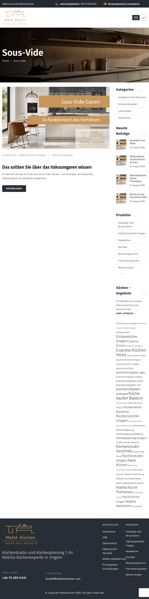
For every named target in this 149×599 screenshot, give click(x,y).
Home (5, 60)
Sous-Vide (20, 60)
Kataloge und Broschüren (126, 224)
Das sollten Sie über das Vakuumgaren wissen (47, 167)
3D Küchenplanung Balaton (127, 323)
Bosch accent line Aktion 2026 (138, 195)
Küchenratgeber (62, 155)
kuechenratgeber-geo (130, 372)
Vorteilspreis (136, 506)
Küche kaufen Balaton (129, 395)
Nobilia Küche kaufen (133, 483)
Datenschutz (109, 543)
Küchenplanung (125, 429)
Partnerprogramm (128, 260)
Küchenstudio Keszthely (127, 448)
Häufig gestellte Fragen (132, 233)
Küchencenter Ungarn (127, 417)
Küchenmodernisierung (124, 426)
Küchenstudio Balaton (127, 442)
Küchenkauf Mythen (135, 421)
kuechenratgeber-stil (128, 384)
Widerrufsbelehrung (114, 558)
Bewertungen (126, 267)
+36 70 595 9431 (14, 578)
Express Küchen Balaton (134, 346)
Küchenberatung (122, 403)
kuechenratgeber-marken (129, 376)
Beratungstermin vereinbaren (124, 3)
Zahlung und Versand (109, 551)
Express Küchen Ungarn (128, 359)
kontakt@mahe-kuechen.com (63, 579)
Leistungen (125, 110)
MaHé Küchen (126, 462)
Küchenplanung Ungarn (131, 438)
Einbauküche (123, 332)
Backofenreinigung (129, 328)
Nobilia (119, 483)
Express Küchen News (136, 355)
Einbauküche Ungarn (126, 338)
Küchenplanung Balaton (129, 433)
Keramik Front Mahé (137, 142)
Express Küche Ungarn (127, 363)
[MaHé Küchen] (15, 17)
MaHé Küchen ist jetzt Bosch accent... (137, 159)
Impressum (109, 531)
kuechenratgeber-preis (129, 380)
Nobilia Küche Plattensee (126, 489)
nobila (126, 479)
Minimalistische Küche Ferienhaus (138, 178)
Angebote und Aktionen (132, 97)
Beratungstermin (128, 253)
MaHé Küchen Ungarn (32, 155)
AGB (104, 537)
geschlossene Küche (124, 368)
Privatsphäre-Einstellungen (110, 566)
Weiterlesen (14, 188)
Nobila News (134, 478)
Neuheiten (124, 117)
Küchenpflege (139, 425)
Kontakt (122, 246)
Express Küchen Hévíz (131, 352)
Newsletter (124, 240)
